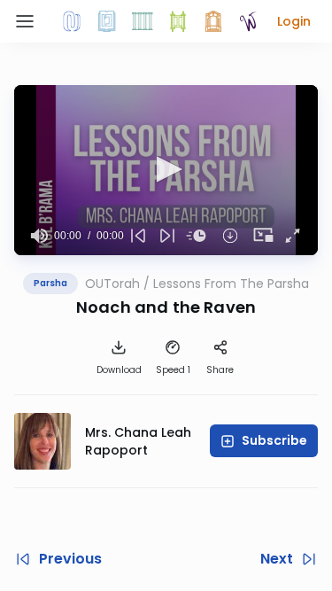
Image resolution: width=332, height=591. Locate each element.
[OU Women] (249, 21)
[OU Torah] (72, 21)
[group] (39, 235)
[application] (166, 170)
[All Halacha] (142, 21)
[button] (294, 21)
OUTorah (112, 283)
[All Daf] (213, 21)
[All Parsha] (178, 21)
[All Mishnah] (107, 21)
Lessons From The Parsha (231, 283)
